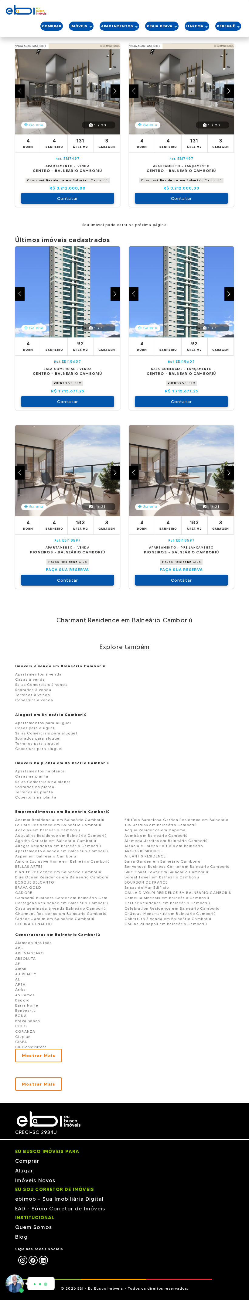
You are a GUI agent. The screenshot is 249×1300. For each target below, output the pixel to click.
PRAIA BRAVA (160, 26)
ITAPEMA (195, 26)
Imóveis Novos (35, 1180)
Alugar (24, 1171)
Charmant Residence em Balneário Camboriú (67, 180)
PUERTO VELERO (68, 383)
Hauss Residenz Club (67, 562)
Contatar (67, 198)
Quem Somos (33, 1227)
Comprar (27, 1161)
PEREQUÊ (227, 26)
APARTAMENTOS (118, 26)
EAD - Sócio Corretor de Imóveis (60, 1209)
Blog (21, 1237)
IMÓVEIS (79, 26)
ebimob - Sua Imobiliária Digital (59, 1199)
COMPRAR (51, 26)
